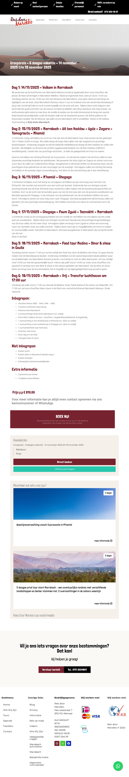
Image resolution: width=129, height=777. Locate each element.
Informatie (35, 715)
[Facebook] (68, 743)
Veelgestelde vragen (37, 737)
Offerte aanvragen (65, 469)
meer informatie (102, 540)
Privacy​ (34, 710)
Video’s (33, 726)
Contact (93, 19)
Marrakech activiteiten (36, 745)
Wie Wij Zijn (10, 710)
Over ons (79, 19)
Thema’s (53, 19)
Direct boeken (64, 462)
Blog (32, 704)
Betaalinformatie (39, 757)
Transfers (66, 19)
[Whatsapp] (62, 743)
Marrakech (35, 752)
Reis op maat (37, 720)
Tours (6, 715)
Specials (40, 19)
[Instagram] (56, 743)
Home (6, 704)
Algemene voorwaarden (37, 763)
